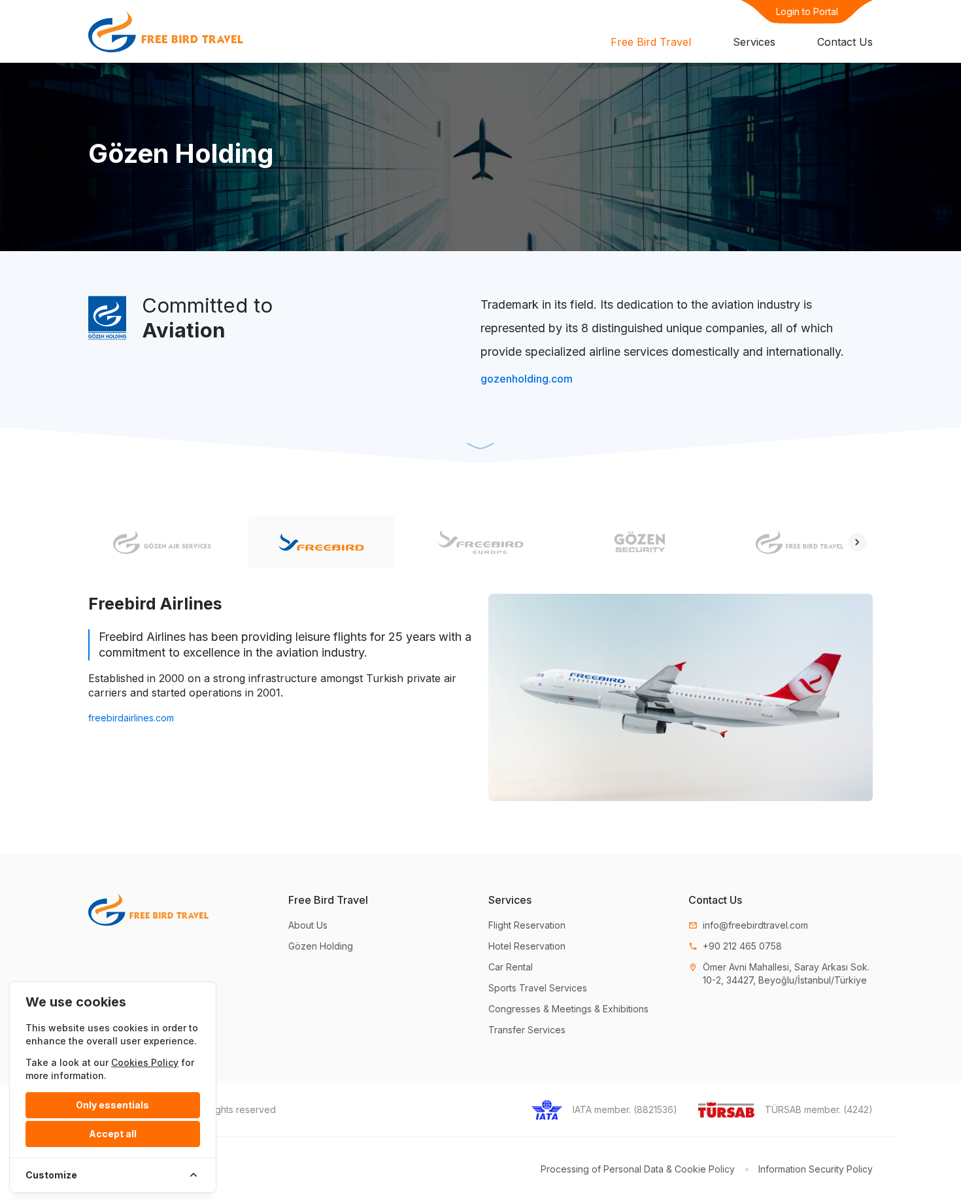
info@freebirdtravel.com (748, 925)
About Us (308, 925)
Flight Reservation (526, 925)
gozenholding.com (526, 378)
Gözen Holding (320, 946)
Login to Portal (807, 11)
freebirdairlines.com (131, 717)
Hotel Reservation (526, 946)
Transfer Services (526, 1029)
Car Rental (510, 966)
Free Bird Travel (651, 41)
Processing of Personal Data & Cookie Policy (638, 1169)
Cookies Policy (144, 1062)
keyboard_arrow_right (857, 542)
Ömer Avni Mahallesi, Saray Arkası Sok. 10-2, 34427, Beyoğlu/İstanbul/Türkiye (778, 973)
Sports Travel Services (537, 987)
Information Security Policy (815, 1169)
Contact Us (845, 41)
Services (754, 41)
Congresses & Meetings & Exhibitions (568, 1008)
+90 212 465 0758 (735, 946)
